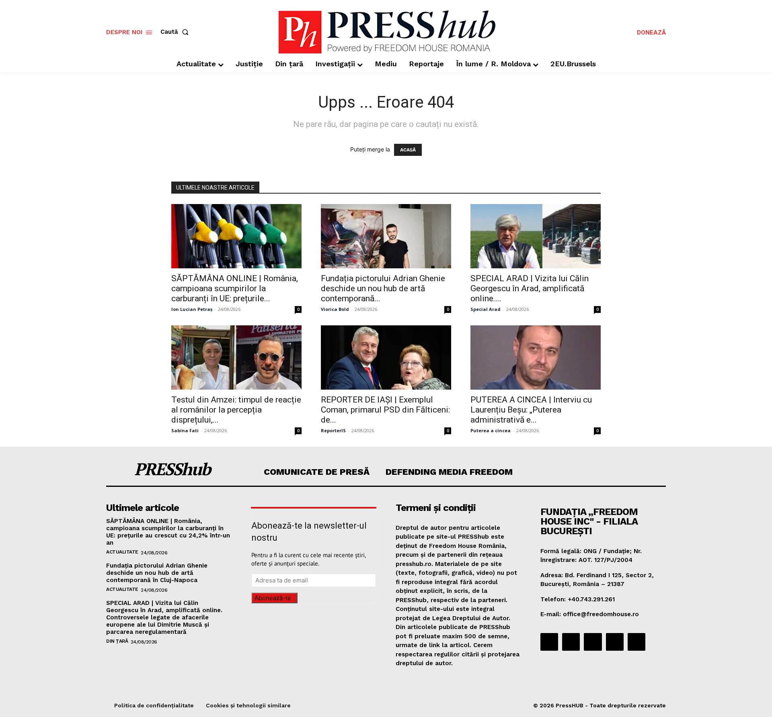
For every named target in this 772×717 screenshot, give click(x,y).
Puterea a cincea (490, 430)
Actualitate (122, 552)
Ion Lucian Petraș (191, 309)
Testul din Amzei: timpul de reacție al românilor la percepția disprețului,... (236, 410)
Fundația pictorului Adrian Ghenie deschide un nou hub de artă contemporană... (383, 288)
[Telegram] (593, 642)
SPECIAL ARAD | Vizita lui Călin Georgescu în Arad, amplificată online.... (529, 288)
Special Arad (485, 309)
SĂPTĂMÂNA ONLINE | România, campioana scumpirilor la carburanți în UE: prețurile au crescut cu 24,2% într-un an (168, 531)
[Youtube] (636, 642)
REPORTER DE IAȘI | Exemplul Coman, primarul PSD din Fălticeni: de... (385, 410)
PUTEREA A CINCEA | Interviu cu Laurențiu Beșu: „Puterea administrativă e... (531, 410)
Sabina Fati (185, 430)
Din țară (117, 641)
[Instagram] (571, 642)
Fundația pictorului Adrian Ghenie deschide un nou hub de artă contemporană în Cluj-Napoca (156, 573)
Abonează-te (273, 598)
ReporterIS (333, 430)
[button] (176, 32)
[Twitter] (615, 642)
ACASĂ (408, 150)
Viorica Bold (335, 309)
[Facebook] (549, 642)
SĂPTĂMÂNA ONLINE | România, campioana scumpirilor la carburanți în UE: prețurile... (234, 288)
